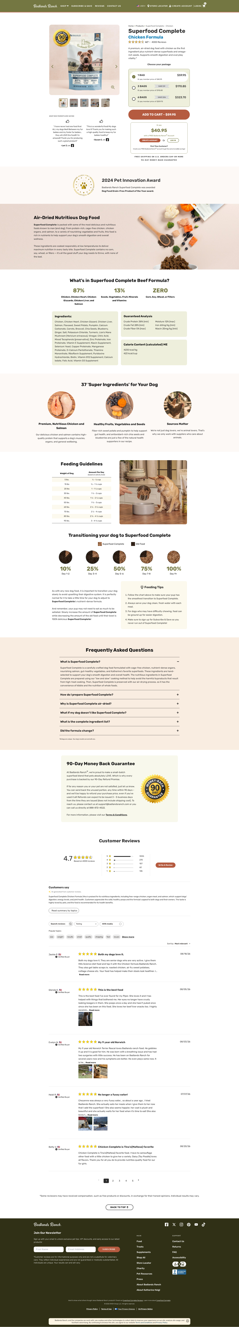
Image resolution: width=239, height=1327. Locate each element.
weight (60, 937)
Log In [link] (173, 140)
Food (139, 1241)
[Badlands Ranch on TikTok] (203, 1225)
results (70, 937)
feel (108, 937)
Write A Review (166, 865)
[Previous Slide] (52, 66)
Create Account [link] (150, 140)
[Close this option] (187, 1321)
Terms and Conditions (144, 1323)
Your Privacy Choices (126, 1309)
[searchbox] (58, 924)
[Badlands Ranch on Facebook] (166, 1225)
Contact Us (178, 1241)
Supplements (144, 1252)
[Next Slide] (116, 66)
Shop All (141, 1257)
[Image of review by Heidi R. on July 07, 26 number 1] (85, 1124)
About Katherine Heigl (148, 1290)
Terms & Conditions (116, 814)
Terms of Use (106, 1309)
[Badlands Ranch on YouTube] (196, 1224)
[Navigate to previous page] (99, 1180)
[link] (45, 6)
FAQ (174, 1252)
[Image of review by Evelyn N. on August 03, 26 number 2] (100, 1071)
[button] (141, 6)
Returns (176, 1246)
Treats (140, 1246)
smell (79, 937)
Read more (84, 974)
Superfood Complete (163, 1300)
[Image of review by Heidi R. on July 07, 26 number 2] (100, 1124)
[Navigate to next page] (139, 1180)
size (51, 937)
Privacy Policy (92, 1309)
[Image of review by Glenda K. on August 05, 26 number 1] (85, 1019)
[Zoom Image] (113, 87)
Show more (128, 937)
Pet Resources (144, 1273)
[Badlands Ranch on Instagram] (181, 1225)
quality (88, 937)
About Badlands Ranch (149, 1284)
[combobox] (86, 924)
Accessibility (179, 1257)
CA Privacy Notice (145, 1309)
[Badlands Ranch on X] (174, 1224)
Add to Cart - (159, 114)
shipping (99, 937)
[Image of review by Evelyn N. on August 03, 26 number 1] (85, 1071)
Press (140, 1279)
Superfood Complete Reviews (133, 1300)
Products (140, 26)
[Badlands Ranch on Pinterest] (188, 1224)
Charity (141, 1268)
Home (131, 26)
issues (116, 937)
